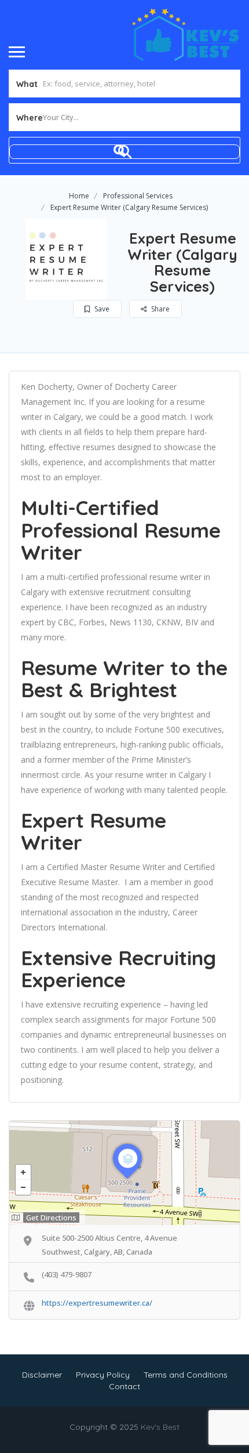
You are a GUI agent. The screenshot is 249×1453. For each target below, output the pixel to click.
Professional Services (138, 196)
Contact (124, 1386)
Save (101, 309)
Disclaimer (42, 1374)
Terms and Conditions (186, 1374)
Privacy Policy (103, 1374)
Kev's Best (160, 1427)
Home (79, 196)
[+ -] (124, 1173)
